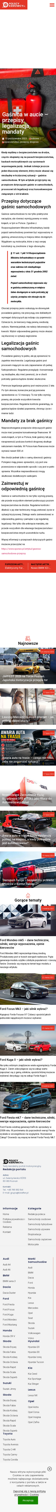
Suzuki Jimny (9, 1389)
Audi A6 (6, 1269)
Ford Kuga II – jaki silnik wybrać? (21, 1059)
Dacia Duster (9, 1292)
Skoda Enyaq (9, 1347)
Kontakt (7, 1232)
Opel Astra (33, 1407)
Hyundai (32, 1292)
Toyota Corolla (10, 1459)
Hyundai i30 (33, 1352)
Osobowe (34, 138)
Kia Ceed (32, 1373)
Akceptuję (28, 1500)
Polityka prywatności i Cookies (14, 1220)
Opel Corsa (33, 1412)
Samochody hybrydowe (40, 1224)
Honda (31, 1287)
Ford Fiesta (8, 1304)
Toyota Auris (9, 1439)
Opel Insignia (34, 1417)
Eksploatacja (34, 1234)
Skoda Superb (10, 1377)
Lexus (31, 1303)
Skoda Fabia (9, 1352)
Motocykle (33, 1244)
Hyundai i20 (33, 1347)
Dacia (31, 1277)
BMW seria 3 (9, 1281)
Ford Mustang (10, 1324)
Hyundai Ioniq (34, 1357)
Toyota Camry (10, 1454)
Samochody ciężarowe (40, 1239)
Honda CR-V (9, 1336)
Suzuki (31, 1328)
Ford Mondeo (10, 1319)
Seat (30, 1318)
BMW (30, 1272)
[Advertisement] (28, 37)
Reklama (7, 1227)
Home (6, 1214)
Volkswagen (34, 1333)
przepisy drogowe (29, 142)
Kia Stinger (33, 1384)
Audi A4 (6, 1264)
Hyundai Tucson (36, 1362)
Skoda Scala (9, 1372)
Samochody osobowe (39, 1219)
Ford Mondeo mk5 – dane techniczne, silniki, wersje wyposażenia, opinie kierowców (24, 943)
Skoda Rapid (9, 1367)
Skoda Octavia (10, 1362)
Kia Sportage (34, 1378)
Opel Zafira (33, 1422)
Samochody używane (39, 1229)
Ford (30, 1282)
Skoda (31, 1323)
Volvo (31, 1338)
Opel (30, 1313)
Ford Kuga (8, 1314)
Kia (29, 1298)
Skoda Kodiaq (10, 1357)
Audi (30, 1267)
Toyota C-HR (9, 1449)
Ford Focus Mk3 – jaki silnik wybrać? (24, 1009)
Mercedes (33, 1308)
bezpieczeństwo (10, 142)
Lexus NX (32, 1395)
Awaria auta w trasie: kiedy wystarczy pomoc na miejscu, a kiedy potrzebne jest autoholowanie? (26, 839)
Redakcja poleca (36, 1214)
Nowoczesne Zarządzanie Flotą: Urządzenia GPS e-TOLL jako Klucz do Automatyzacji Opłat (27, 798)
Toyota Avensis (10, 1444)
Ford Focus (9, 1309)
